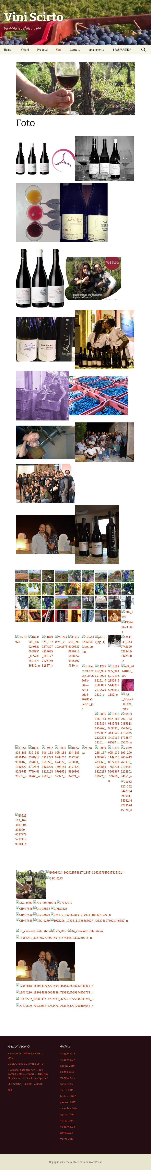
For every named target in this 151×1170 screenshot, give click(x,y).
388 (10, 1090)
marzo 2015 (67, 1090)
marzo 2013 (67, 1139)
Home (7, 50)
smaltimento (96, 50)
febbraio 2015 (68, 1096)
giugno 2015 (67, 1071)
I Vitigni (24, 50)
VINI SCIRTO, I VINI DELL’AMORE (25, 1084)
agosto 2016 (67, 1065)
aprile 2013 (66, 1132)
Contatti (75, 50)
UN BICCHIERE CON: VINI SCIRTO (26, 1063)
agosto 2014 (67, 1114)
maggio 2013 (67, 1126)
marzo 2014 (67, 1120)
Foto (59, 50)
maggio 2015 (67, 1078)
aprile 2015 (66, 1084)
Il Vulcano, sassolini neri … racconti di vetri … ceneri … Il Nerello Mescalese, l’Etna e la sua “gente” (28, 1074)
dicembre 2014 (68, 1108)
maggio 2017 (67, 1059)
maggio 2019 (67, 1053)
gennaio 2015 (68, 1102)
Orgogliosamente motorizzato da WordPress (75, 1162)
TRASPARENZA (122, 50)
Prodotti (42, 50)
